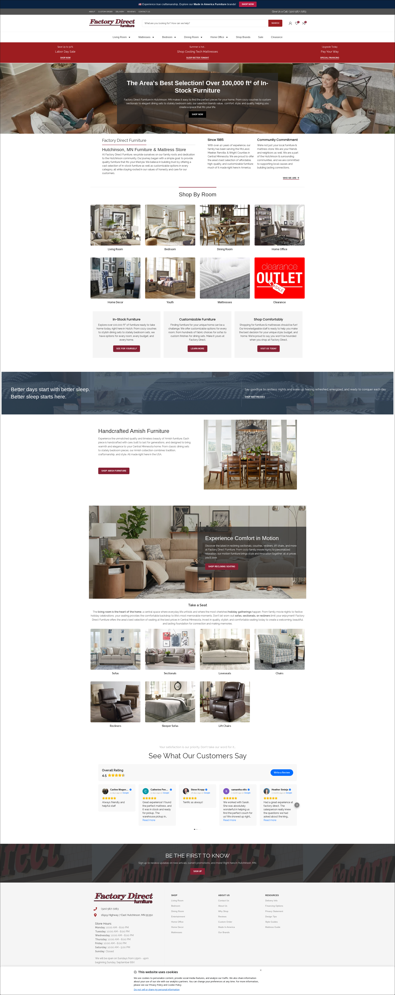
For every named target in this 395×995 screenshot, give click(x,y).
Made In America (226, 927)
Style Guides (271, 922)
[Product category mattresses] (225, 281)
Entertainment (178, 916)
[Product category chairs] (280, 653)
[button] (98, 805)
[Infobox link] (289, 11)
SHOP (174, 895)
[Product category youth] (170, 281)
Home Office (217, 37)
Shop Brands (243, 37)
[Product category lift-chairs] (225, 705)
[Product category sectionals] (170, 653)
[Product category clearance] (280, 281)
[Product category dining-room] (225, 229)
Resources (272, 895)
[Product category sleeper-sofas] (170, 705)
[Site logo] (112, 23)
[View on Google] (105, 791)
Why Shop (223, 911)
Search (275, 23)
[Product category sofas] (115, 653)
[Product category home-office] (280, 229)
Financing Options (274, 906)
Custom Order (225, 922)
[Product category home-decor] (115, 281)
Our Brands (224, 932)
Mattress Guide (272, 927)
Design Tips (271, 916)
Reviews (222, 916)
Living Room (120, 37)
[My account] (290, 23)
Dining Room (191, 37)
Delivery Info (271, 900)
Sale (260, 37)
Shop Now (248, 4)
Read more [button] (148, 820)
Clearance (276, 37)
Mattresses (144, 37)
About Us (224, 895)
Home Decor (177, 927)
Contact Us (223, 900)
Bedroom (167, 37)
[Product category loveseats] (225, 653)
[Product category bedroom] (170, 229)
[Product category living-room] (115, 229)
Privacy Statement (274, 911)
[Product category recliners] (115, 705)
